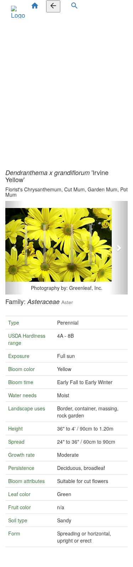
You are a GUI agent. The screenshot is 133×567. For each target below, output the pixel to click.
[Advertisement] (66, 92)
